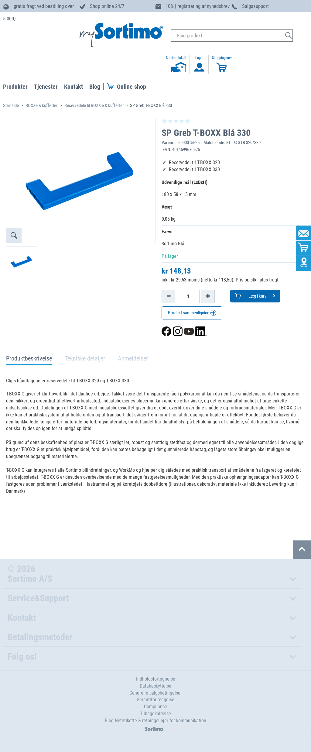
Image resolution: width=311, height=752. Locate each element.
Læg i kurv (257, 296)
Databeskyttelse (155, 686)
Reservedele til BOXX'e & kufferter (94, 105)
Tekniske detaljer (85, 358)
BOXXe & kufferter (42, 105)
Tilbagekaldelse (155, 713)
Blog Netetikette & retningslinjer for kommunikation (155, 720)
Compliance (155, 706)
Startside (11, 105)
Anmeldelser (133, 358)
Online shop (131, 86)
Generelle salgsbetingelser (155, 693)
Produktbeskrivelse (29, 360)
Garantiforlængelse (155, 699)
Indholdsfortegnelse (155, 679)
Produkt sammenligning (189, 313)
